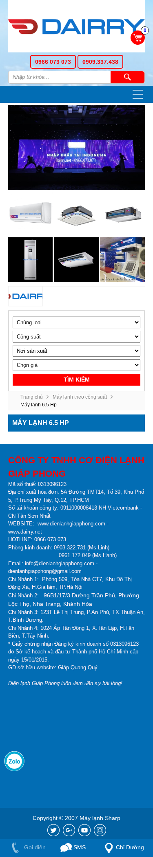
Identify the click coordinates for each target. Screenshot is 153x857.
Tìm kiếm (127, 77)
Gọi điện (34, 847)
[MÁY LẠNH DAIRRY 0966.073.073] (76, 27)
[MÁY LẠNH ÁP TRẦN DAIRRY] (76, 259)
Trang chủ (31, 397)
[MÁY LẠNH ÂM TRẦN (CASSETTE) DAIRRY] (76, 214)
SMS (79, 847)
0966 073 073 (53, 62)
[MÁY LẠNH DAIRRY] (26, 296)
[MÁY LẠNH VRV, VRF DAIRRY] (122, 259)
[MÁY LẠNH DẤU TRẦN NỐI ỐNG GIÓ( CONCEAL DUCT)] (122, 214)
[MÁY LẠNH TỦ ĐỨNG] (30, 259)
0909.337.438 (100, 62)
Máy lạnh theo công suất (80, 397)
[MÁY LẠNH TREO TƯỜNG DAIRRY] (30, 214)
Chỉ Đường (130, 847)
